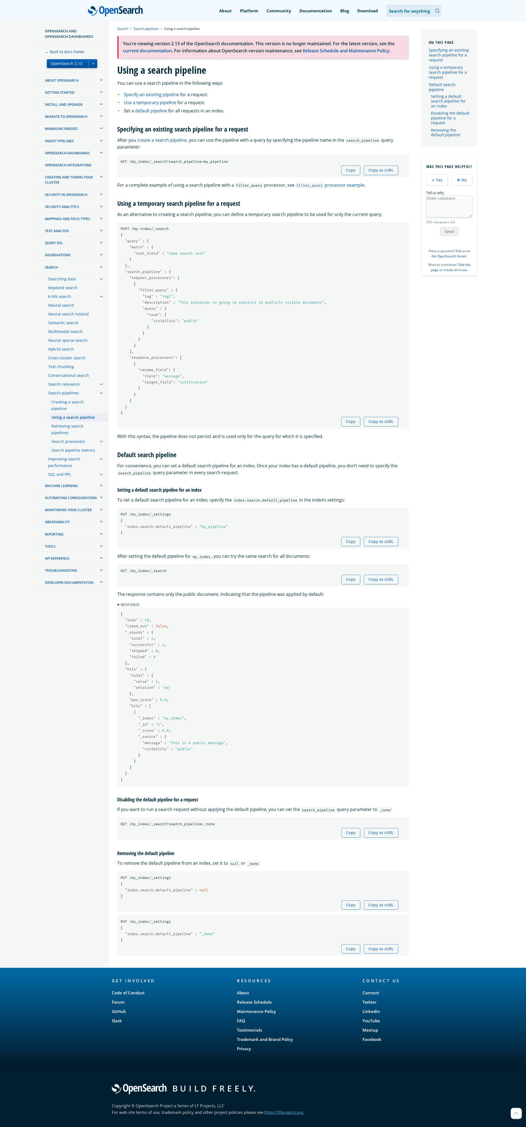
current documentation (147, 51)
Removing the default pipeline (445, 133)
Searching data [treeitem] (62, 278)
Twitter (369, 1002)
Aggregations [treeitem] (58, 255)
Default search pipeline (442, 87)
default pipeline (151, 111)
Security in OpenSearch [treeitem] (66, 194)
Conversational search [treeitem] (68, 375)
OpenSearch (117, 11)
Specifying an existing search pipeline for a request (449, 54)
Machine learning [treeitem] (61, 485)
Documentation (315, 10)
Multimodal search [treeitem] (65, 331)
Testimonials (249, 1030)
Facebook (371, 1039)
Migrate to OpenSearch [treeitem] (66, 116)
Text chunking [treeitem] (61, 366)
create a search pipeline (162, 140)
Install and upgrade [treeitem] (64, 104)
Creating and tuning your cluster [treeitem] (69, 180)
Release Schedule (254, 1002)
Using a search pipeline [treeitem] (73, 417)
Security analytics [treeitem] (62, 206)
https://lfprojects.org (283, 1112)
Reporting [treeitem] (54, 534)
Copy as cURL (381, 170)
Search (122, 28)
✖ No (462, 180)
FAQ (241, 1020)
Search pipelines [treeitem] (63, 392)
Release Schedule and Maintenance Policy (346, 51)
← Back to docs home (64, 51)
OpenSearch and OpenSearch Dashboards (69, 34)
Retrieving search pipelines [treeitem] (68, 429)
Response (130, 604)
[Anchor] (251, 128)
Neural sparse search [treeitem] (68, 340)
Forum (118, 1002)
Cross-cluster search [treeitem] (67, 357)
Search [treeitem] (51, 267)
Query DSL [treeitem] (54, 243)
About (225, 10)
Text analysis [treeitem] (57, 231)
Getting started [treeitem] (60, 92)
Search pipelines (146, 28)
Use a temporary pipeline (150, 102)
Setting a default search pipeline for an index (448, 101)
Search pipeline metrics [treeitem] (73, 450)
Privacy (244, 1048)
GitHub (119, 1011)
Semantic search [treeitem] (63, 322)
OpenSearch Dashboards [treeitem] (67, 153)
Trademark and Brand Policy (265, 1039)
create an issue (455, 269)
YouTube (371, 1020)
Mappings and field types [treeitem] (67, 219)
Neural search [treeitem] (61, 305)
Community (279, 10)
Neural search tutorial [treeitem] (68, 314)
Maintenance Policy (256, 1011)
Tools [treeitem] (50, 546)
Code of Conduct (128, 992)
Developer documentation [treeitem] (69, 582)
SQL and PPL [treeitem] (59, 474)
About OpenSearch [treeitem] (62, 80)
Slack (117, 1020)
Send (449, 231)
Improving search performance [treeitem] (64, 462)
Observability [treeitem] (57, 522)
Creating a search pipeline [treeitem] (68, 405)
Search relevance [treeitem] (64, 384)
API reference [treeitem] (57, 558)
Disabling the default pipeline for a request (450, 118)
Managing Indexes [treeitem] (61, 128)
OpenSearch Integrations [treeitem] (68, 165)
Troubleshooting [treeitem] (61, 570)
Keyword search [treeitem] (63, 287)
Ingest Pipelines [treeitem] (59, 141)
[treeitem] (101, 80)
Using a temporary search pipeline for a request (448, 72)
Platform (249, 10)
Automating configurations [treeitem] (71, 498)
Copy (351, 170)
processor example (330, 185)
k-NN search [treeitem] (59, 296)
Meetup (370, 1030)
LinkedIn (371, 1011)
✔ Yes (437, 180)
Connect (370, 992)
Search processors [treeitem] (68, 441)
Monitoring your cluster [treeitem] (68, 510)
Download (367, 10)
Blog (344, 10)
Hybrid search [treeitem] (61, 349)
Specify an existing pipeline (151, 95)
